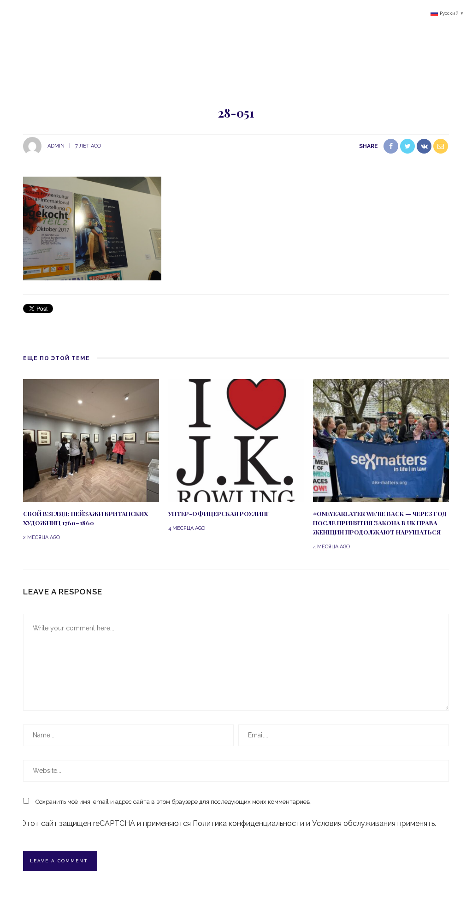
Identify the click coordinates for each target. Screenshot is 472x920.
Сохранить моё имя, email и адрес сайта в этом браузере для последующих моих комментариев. (173, 801)
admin (56, 146)
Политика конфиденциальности (248, 823)
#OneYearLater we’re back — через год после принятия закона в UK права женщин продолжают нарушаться (380, 522)
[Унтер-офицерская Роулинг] (236, 439)
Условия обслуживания (353, 823)
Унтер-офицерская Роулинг (219, 513)
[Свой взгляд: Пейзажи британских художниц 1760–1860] (91, 439)
